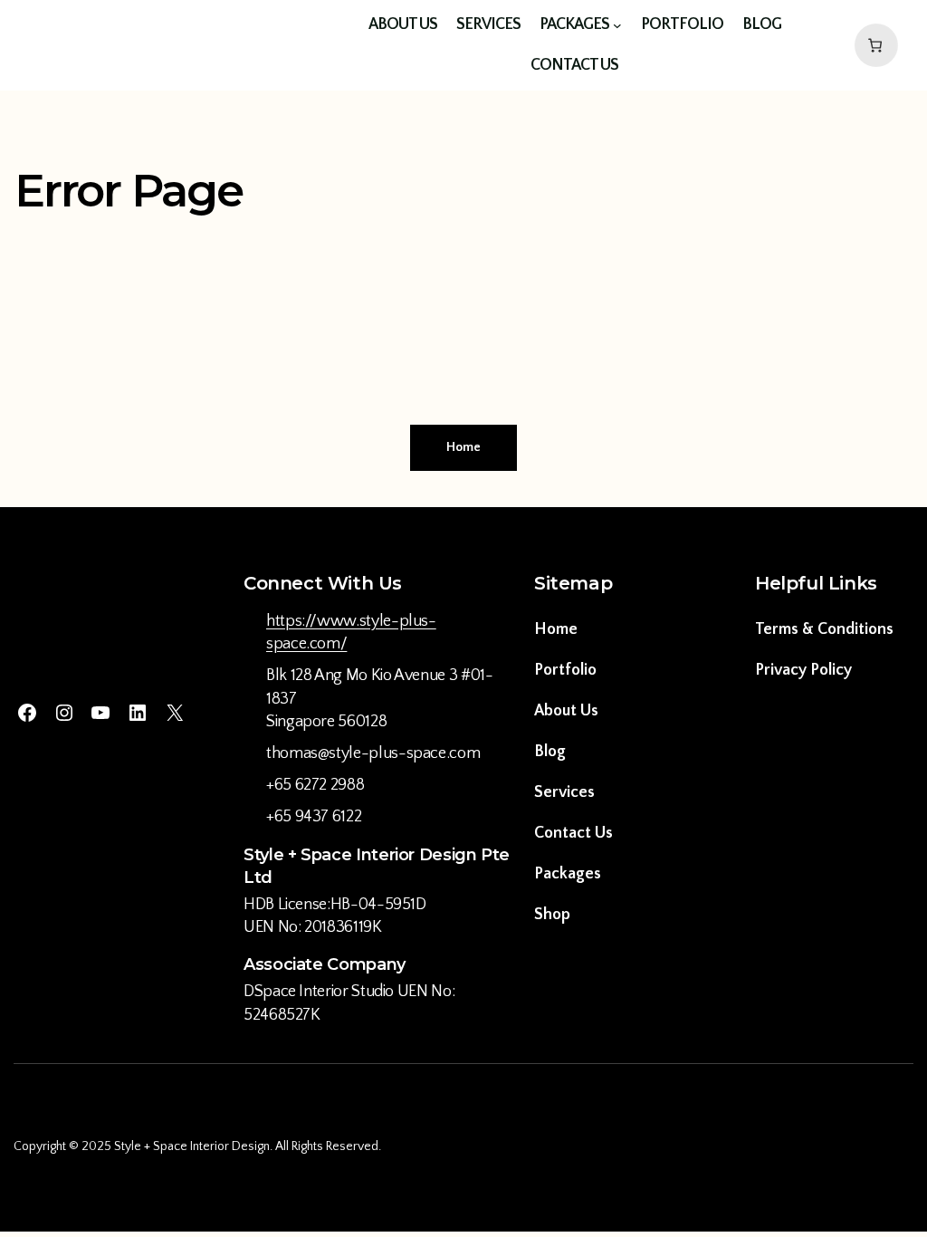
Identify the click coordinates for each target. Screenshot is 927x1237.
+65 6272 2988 (315, 785)
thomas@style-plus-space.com (373, 753)
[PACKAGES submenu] (617, 25)
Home (463, 447)
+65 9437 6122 (313, 817)
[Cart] (873, 45)
